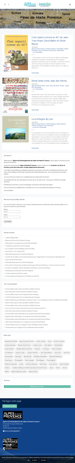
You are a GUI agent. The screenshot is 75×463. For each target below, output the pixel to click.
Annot (49, 341)
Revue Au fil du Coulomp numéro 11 (35, 308)
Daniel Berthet (58, 345)
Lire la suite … (36, 73)
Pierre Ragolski (51, 360)
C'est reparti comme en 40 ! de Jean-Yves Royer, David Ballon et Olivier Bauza (50, 40)
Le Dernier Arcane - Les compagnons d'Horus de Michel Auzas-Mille (46, 300)
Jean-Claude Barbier (46, 352)
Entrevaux (37, 349)
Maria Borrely (27, 356)
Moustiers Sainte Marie (40, 356)
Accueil (4, 22)
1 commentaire (38, 52)
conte (47, 85)
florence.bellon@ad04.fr (12, 431)
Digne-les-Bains (9, 349)
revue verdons (53, 364)
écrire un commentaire (40, 127)
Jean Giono (57, 352)
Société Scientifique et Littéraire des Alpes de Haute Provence (29, 368)
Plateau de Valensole (11, 364)
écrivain (65, 368)
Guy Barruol (40, 125)
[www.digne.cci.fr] (37, 448)
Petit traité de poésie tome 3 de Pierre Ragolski (19, 262)
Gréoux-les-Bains (56, 349)
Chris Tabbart (48, 345)
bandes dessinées (51, 49)
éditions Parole (33, 371)
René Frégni (43, 364)
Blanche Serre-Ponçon (24, 345)
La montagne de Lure (42, 119)
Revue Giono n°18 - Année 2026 (15, 251)
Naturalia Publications (55, 356)
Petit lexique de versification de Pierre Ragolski (19, 270)
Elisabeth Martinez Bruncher (24, 349)
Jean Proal (66, 352)
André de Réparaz (51, 124)
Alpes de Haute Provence (38, 49)
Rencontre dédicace (31, 364)
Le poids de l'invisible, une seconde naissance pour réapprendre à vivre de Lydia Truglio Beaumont (35, 257)
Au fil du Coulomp (59, 341)
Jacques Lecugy (20, 352)
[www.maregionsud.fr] (37, 445)
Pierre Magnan (40, 360)
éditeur (66, 49)
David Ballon (60, 49)
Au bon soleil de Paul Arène (13, 259)
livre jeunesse (52, 50)
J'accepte (43, 460)
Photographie (18, 360)
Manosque (18, 356)
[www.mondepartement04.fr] (37, 440)
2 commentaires (38, 89)
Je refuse (34, 460)
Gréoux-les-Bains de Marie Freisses (29, 289)
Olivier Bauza (60, 50)
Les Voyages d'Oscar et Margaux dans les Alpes (20, 248)
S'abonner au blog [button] (10, 406)
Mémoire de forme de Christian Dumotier (17, 240)
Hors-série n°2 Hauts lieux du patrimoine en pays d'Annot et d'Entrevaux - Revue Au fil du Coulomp (35, 265)
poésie (21, 364)
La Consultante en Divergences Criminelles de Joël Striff (22, 276)
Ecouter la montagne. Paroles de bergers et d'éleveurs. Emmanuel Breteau (27, 268)
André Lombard (40, 341)
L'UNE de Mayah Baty (11, 237)
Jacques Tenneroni (32, 352)
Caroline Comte (37, 345)
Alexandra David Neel (11, 341)
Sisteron (7, 368)
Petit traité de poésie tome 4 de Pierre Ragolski (19, 254)
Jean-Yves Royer (43, 50)
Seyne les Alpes (64, 364)
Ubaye (51, 368)
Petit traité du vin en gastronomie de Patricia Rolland (21, 243)
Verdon (58, 368)
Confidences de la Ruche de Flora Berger (17, 246)
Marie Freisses (9, 303)
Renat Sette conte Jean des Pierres (49, 80)
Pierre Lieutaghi (29, 360)
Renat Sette (38, 87)
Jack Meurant (9, 352)
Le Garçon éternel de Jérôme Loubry (16, 273)
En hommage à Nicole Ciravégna (28, 294)
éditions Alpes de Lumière (19, 371)
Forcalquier (35, 50)
